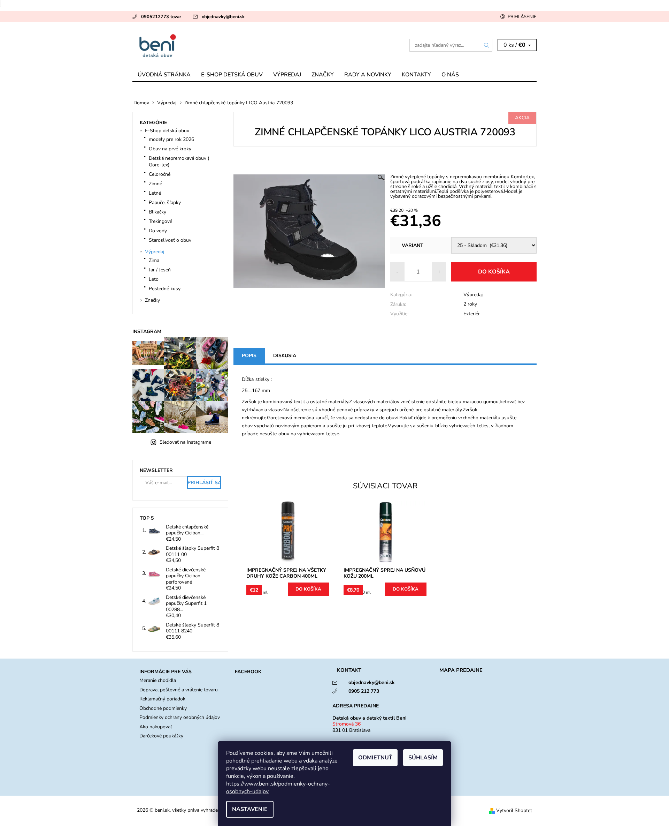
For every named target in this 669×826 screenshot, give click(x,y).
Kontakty (416, 74)
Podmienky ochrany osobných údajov (179, 717)
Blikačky (157, 212)
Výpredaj (287, 74)
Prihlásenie (522, 17)
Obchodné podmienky (163, 708)
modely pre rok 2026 (171, 139)
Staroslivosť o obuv (170, 240)
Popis (249, 355)
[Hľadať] (486, 45)
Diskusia (284, 355)
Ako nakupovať (155, 726)
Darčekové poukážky (161, 736)
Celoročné (159, 174)
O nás (450, 74)
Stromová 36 (346, 724)
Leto (154, 279)
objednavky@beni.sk (223, 17)
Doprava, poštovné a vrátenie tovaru (178, 689)
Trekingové (160, 221)
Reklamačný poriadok (162, 699)
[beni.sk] (233, 45)
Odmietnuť (375, 757)
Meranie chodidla (157, 680)
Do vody (158, 230)
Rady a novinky (367, 74)
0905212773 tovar (161, 17)
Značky (323, 74)
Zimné (155, 183)
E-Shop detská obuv (232, 74)
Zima (154, 260)
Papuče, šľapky (165, 202)
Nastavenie (250, 809)
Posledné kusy (164, 288)
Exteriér (471, 313)
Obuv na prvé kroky (170, 148)
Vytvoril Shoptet (514, 810)
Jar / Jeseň (160, 269)
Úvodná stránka (164, 74)
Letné (155, 193)
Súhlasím (423, 757)
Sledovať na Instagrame (185, 442)
